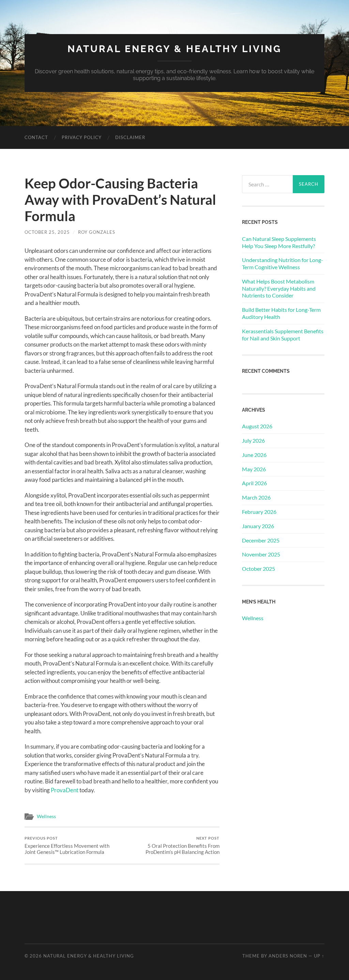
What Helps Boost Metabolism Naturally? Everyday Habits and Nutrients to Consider (279, 288)
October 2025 (258, 568)
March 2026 (256, 497)
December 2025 (260, 540)
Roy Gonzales (96, 232)
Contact (36, 137)
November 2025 (261, 554)
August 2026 (257, 426)
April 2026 (254, 483)
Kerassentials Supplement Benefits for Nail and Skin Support (282, 334)
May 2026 (254, 469)
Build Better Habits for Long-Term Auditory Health (281, 313)
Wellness (46, 816)
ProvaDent (64, 790)
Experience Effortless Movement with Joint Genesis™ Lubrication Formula (67, 845)
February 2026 (259, 511)
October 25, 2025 (47, 232)
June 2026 (254, 454)
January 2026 (258, 526)
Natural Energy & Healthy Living (174, 49)
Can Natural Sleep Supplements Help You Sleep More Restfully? (279, 242)
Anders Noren (288, 956)
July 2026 (253, 440)
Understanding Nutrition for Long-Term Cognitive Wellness (282, 263)
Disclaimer (130, 137)
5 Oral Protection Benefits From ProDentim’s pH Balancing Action (182, 845)
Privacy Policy (82, 137)
